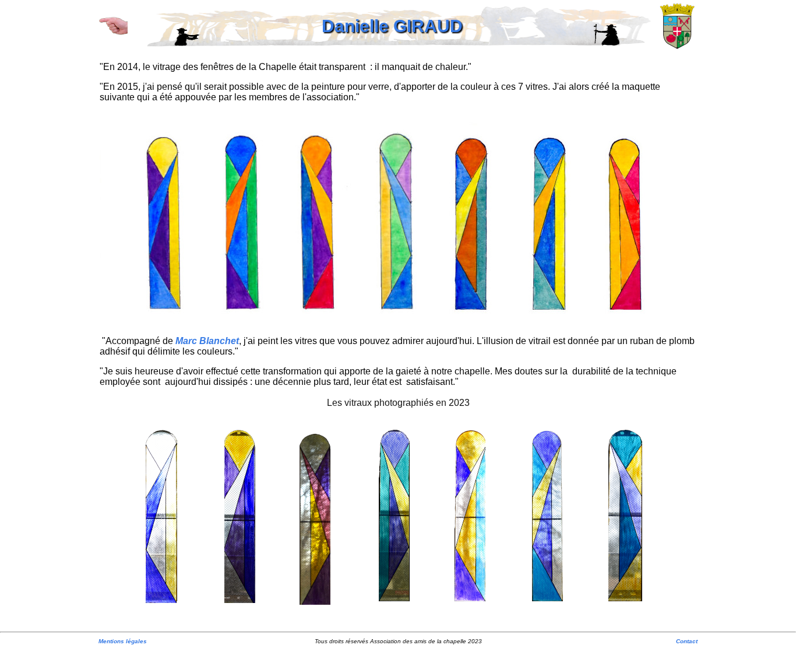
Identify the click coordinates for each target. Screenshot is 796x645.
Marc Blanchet (207, 341)
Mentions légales (122, 641)
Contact (687, 641)
